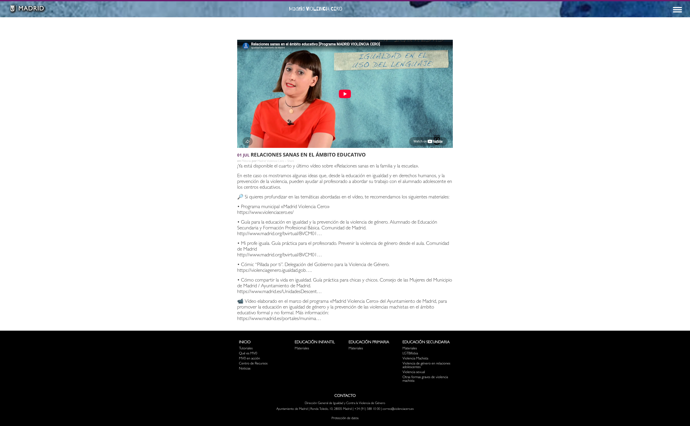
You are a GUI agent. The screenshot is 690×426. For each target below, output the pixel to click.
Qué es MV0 (248, 353)
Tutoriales (246, 348)
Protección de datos (345, 418)
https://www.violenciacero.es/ (265, 213)
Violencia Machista (415, 359)
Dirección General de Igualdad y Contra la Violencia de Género (345, 403)
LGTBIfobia (410, 353)
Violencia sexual (413, 372)
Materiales (302, 348)
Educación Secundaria (426, 343)
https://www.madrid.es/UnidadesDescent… (279, 292)
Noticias (244, 369)
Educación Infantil (315, 343)
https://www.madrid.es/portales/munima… (279, 319)
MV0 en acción (249, 359)
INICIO (245, 343)
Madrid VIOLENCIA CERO (315, 8)
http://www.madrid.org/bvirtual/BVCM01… (279, 234)
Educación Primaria (369, 343)
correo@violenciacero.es (398, 409)
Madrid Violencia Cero (270, 161)
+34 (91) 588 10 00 (367, 409)
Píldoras (246, 161)
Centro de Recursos (253, 364)
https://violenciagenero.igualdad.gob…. (274, 270)
